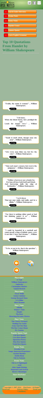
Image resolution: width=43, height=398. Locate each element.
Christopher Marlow (19, 286)
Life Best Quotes (19, 335)
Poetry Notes (13, 21)
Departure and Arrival (19, 369)
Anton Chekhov (19, 296)
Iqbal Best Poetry (19, 340)
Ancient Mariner (19, 353)
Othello (19, 307)
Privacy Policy (22, 389)
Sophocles (19, 284)
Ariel (19, 365)
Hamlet (19, 312)
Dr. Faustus (19, 330)
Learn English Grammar (17, 35)
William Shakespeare (19, 282)
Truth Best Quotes (19, 344)
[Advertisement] (21, 77)
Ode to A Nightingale (19, 363)
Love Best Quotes (19, 337)
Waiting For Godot (19, 324)
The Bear (19, 314)
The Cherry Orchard (19, 321)
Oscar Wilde (19, 294)
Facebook (34, 3)
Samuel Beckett (19, 289)
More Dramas (19, 302)
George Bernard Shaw (19, 298)
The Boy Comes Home (19, 328)
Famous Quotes (14, 30)
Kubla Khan (19, 356)
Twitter (29, 3)
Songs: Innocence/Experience (19, 351)
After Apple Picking (19, 367)
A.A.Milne (19, 300)
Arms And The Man (19, 326)
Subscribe (39, 3)
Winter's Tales (19, 310)
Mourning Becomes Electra (19, 316)
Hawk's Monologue (19, 372)
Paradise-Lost (19, 349)
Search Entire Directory (17, 12)
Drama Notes (13, 16)
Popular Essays (14, 26)
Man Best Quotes (19, 342)
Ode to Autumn (19, 358)
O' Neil (19, 280)
